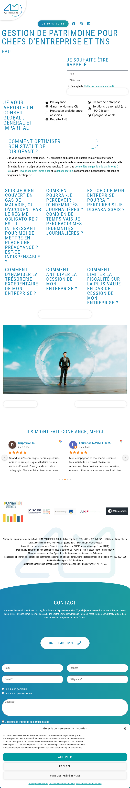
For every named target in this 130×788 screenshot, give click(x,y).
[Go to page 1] (62, 479)
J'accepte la (92, 86)
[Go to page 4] (70, 479)
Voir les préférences (65, 775)
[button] (125, 728)
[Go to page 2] (65, 479)
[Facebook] (73, 23)
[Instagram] (81, 23)
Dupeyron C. (26, 443)
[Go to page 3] (67, 479)
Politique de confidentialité (62, 783)
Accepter (65, 757)
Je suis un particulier (16, 689)
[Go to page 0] (59, 479)
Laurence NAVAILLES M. (95, 443)
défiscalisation (64, 171)
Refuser (65, 766)
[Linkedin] (88, 23)
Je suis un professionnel (18, 693)
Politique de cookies (38, 783)
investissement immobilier (35, 171)
